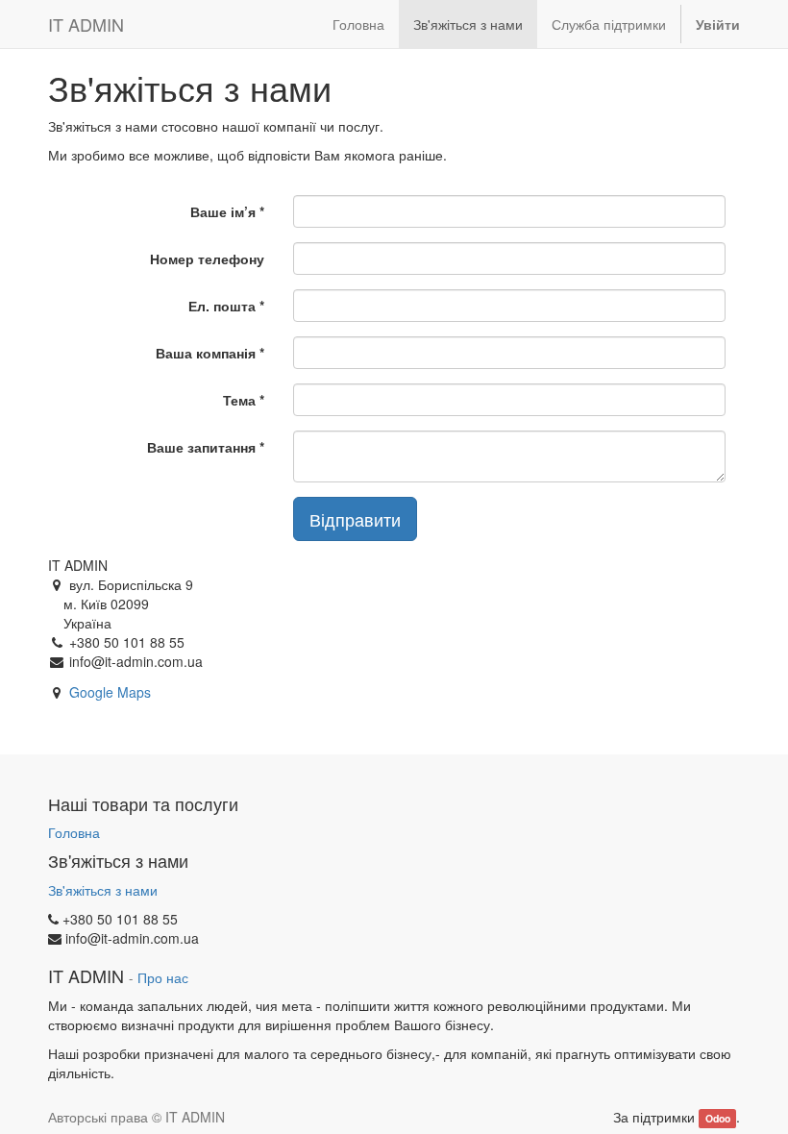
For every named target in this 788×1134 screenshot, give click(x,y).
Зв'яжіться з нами (103, 890)
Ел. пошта (222, 305)
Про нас (162, 978)
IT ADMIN (86, 24)
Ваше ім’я (223, 211)
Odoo (717, 1118)
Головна (74, 832)
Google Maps (110, 692)
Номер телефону (207, 258)
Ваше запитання (201, 446)
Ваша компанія (206, 352)
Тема (239, 399)
